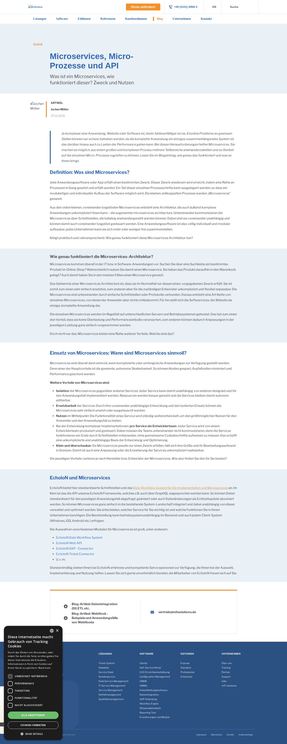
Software (62, 18)
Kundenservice (107, 676)
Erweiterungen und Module (155, 717)
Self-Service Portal (150, 667)
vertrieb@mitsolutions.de (177, 612)
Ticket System (107, 663)
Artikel (57, 102)
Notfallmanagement (110, 694)
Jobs (224, 681)
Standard (186, 667)
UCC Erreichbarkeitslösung (155, 672)
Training (226, 667)
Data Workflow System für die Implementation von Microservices (180, 488)
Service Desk (106, 672)
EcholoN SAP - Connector (74, 548)
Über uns (227, 663)
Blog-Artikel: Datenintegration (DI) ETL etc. (95, 606)
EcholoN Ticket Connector (75, 554)
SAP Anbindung (148, 699)
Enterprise (186, 676)
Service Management (111, 690)
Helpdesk (104, 667)
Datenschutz (216, 734)
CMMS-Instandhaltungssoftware (154, 688)
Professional (187, 672)
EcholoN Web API (69, 543)
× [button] (57, 630)
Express (185, 663)
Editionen (84, 18)
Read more (44, 667)
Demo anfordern (143, 7)
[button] (33, 733)
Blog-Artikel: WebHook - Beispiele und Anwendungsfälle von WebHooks (95, 618)
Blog (160, 18)
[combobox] (52, 631)
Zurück (38, 44)
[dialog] (33, 683)
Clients (143, 663)
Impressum (201, 734)
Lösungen (39, 18)
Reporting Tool (148, 712)
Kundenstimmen (136, 18)
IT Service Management (112, 685)
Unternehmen (182, 18)
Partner (226, 672)
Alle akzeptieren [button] (33, 715)
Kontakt (206, 18)
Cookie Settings (245, 734)
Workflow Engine (149, 703)
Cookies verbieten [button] (33, 725)
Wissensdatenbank (150, 708)
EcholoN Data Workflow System (79, 537)
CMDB (143, 681)
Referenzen (107, 18)
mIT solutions (229, 685)
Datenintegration (149, 694)
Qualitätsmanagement (111, 699)
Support (226, 676)
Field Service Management (113, 681)
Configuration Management (155, 676)
